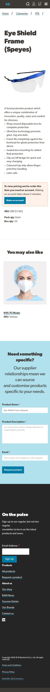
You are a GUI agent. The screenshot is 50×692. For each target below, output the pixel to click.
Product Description (14, 422)
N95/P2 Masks (12, 313)
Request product (13, 470)
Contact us (8, 613)
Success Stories (10, 601)
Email (6, 452)
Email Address (11, 546)
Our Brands (8, 607)
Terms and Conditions (11, 665)
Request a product (12, 577)
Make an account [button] (15, 200)
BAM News (8, 595)
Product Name (11, 405)
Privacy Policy (8, 672)
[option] (25, 81)
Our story (7, 589)
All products (8, 571)
